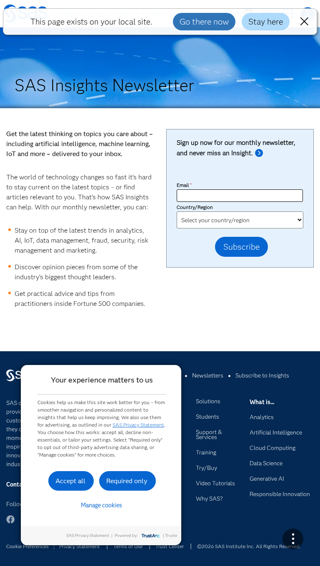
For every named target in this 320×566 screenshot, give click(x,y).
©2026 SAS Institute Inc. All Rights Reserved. (249, 546)
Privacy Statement (79, 546)
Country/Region (195, 207)
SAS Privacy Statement (138, 425)
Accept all (70, 481)
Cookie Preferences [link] (27, 546)
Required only (127, 481)
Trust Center (169, 546)
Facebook (10, 523)
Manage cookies (101, 505)
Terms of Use (127, 546)
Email (184, 185)
